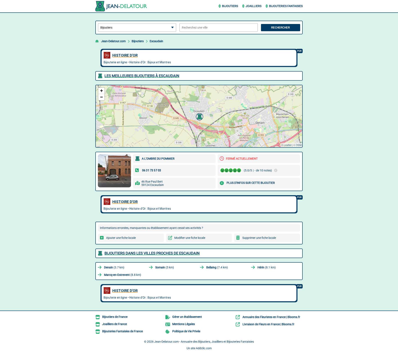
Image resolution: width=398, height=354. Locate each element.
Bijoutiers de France (114, 316)
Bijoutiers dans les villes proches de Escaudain (152, 253)
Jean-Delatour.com (113, 41)
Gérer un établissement (187, 316)
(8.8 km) (122, 274)
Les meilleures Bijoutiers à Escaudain (141, 76)
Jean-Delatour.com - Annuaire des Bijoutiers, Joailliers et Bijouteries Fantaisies (204, 341)
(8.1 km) (266, 267)
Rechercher (280, 27)
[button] (199, 116)
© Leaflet (286, 145)
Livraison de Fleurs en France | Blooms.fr (268, 324)
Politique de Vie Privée (186, 331)
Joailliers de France (114, 324)
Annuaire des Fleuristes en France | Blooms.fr (271, 317)
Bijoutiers (230, 6)
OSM (298, 145)
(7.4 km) (217, 267)
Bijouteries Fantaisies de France (122, 331)
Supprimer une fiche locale (259, 237)
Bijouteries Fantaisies (286, 6)
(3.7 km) (114, 267)
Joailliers (253, 6)
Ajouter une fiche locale (121, 237)
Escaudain (156, 41)
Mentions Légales (183, 324)
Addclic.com (204, 348)
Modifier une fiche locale (189, 237)
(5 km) (164, 267)
